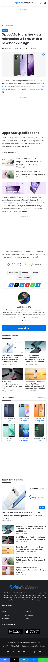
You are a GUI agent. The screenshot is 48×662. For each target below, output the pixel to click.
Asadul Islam (7, 48)
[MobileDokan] (24, 3)
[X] (16, 285)
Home (5, 25)
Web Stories (6, 618)
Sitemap (42, 646)
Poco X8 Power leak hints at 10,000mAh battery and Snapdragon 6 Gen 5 (31, 569)
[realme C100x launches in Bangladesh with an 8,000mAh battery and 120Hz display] (8, 161)
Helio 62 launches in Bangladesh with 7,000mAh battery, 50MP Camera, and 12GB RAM (35, 358)
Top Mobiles (6, 615)
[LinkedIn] (21, 285)
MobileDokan (35, 642)
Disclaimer (25, 646)
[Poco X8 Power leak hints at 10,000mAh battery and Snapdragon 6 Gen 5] (8, 570)
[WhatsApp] (32, 285)
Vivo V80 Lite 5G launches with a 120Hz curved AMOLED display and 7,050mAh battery (12, 358)
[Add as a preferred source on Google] (14, 264)
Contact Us (34, 646)
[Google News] (33, 264)
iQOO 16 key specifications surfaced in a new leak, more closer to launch (12, 385)
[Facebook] (10, 285)
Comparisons (29, 615)
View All (41, 397)
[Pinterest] (26, 285)
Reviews (28, 612)
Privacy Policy (15, 646)
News (11, 25)
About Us (6, 646)
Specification (24, 277)
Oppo (25, 273)
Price (36, 273)
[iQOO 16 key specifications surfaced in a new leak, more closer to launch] (12, 374)
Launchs (14, 273)
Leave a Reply (24, 328)
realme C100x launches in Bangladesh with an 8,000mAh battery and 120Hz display (28, 162)
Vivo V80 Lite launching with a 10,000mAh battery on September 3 (30, 559)
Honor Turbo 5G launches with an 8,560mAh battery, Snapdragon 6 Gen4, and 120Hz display (35, 385)
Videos (27, 618)
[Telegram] (37, 285)
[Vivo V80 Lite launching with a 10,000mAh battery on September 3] (8, 174)
